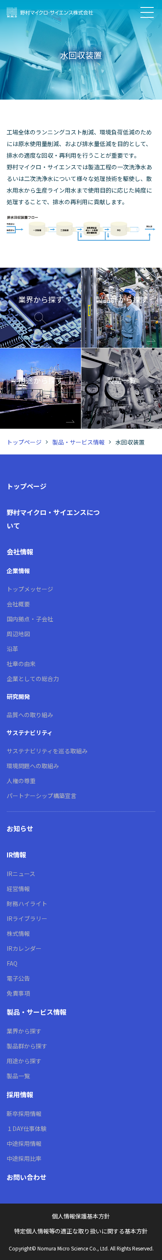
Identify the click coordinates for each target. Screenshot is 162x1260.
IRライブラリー (27, 918)
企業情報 (18, 571)
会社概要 (18, 604)
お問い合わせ (27, 1177)
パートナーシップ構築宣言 (41, 795)
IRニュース (21, 873)
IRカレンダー (24, 948)
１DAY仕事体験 (27, 1128)
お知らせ (20, 828)
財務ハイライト (27, 903)
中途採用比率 (24, 1158)
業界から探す (24, 1031)
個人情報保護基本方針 (81, 1216)
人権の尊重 (21, 781)
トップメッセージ (30, 589)
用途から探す (24, 1061)
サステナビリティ (30, 732)
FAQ (12, 963)
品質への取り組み (30, 715)
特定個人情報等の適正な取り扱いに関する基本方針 (81, 1231)
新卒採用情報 (24, 1113)
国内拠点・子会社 (30, 619)
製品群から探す (27, 1046)
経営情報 (18, 888)
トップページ (24, 442)
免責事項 (18, 993)
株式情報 (18, 933)
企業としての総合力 (33, 678)
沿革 (12, 649)
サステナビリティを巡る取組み (47, 751)
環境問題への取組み (33, 766)
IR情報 (16, 855)
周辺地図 (18, 634)
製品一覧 (18, 1076)
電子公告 (18, 978)
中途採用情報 (24, 1143)
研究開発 (18, 696)
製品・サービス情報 (78, 442)
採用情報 (20, 1094)
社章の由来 (21, 663)
